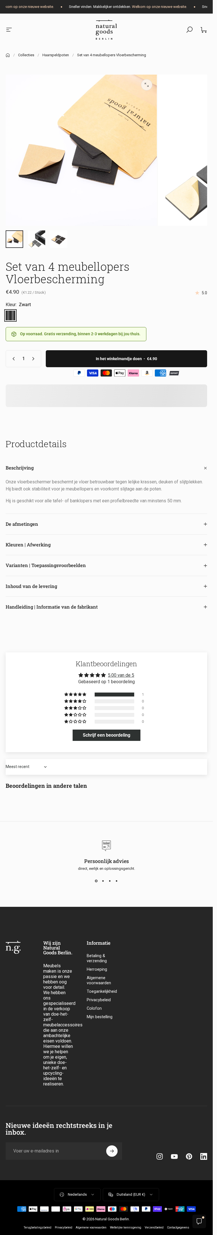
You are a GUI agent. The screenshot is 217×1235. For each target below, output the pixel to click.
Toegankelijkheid (102, 991)
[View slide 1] (96, 880)
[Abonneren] (112, 1151)
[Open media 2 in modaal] (146, 84)
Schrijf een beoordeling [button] (106, 735)
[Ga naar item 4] (58, 239)
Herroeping (97, 969)
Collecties (26, 55)
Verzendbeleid (154, 1227)
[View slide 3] (110, 880)
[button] (75, 695)
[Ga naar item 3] (36, 239)
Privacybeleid (99, 1000)
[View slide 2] (103, 880)
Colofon (94, 1008)
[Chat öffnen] (199, 1221)
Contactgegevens (178, 1227)
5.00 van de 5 (121, 675)
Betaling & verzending (97, 958)
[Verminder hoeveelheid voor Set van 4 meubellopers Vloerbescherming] (12, 359)
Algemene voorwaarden (99, 980)
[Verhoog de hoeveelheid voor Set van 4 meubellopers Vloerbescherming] (34, 359)
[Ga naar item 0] (14, 239)
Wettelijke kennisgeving (125, 1227)
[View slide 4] (116, 880)
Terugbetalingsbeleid (37, 1227)
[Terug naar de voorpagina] (8, 55)
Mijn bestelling (99, 1017)
